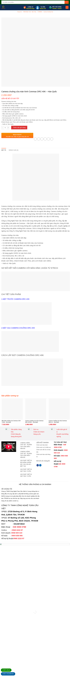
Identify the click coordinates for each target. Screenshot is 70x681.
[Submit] (67, 2)
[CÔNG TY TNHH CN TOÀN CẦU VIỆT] (11, 7)
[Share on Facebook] (38, 138)
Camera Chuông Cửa (48, 11)
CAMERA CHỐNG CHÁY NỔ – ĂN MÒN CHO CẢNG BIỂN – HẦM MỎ (26, 445)
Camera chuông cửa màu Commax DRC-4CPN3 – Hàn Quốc (34, 421)
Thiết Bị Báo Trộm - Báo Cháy (29, 11)
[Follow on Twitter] (40, 465)
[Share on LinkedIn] (51, 138)
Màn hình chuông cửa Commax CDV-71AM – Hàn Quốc (11, 421)
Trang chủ (19, 11)
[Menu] (67, 7)
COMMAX (40, 11)
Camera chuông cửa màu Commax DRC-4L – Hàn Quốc (58, 421)
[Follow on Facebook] (37, 465)
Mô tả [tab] (3, 150)
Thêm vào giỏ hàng (19, 127)
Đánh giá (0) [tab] (13, 150)
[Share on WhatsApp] (35, 138)
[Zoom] (4, 84)
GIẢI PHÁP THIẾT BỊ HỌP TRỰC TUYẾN (26, 470)
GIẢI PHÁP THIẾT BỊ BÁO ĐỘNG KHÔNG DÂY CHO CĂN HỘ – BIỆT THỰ (26, 463)
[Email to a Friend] (45, 138)
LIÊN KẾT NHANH (42, 442)
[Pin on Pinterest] (48, 138)
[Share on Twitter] (41, 138)
